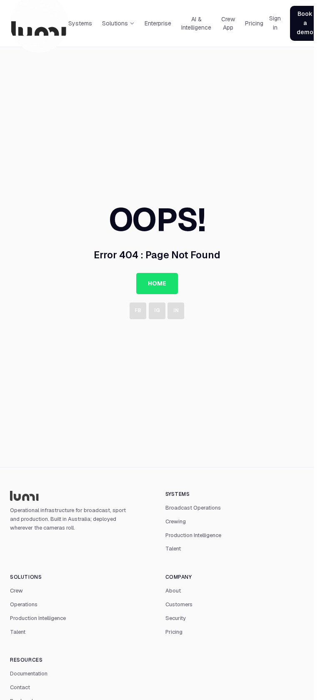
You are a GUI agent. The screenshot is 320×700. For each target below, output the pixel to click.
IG (157, 310)
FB (138, 310)
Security (175, 618)
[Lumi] (79, 496)
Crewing (175, 521)
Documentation (29, 673)
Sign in (275, 23)
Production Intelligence (193, 535)
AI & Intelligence (196, 23)
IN (176, 310)
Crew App (228, 23)
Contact (20, 687)
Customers (178, 604)
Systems (80, 23)
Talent (173, 548)
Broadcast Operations (193, 507)
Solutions (115, 23)
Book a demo (305, 22)
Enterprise (158, 23)
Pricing (254, 23)
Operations (24, 604)
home (157, 283)
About (173, 590)
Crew (16, 590)
